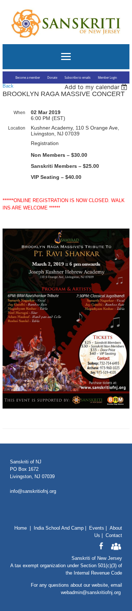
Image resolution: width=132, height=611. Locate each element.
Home (20, 528)
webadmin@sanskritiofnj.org (91, 592)
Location (16, 128)
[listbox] (97, 86)
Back (8, 86)
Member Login (107, 78)
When (19, 112)
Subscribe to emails (78, 78)
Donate (52, 78)
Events (96, 528)
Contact (114, 535)
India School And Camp (59, 528)
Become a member (27, 78)
